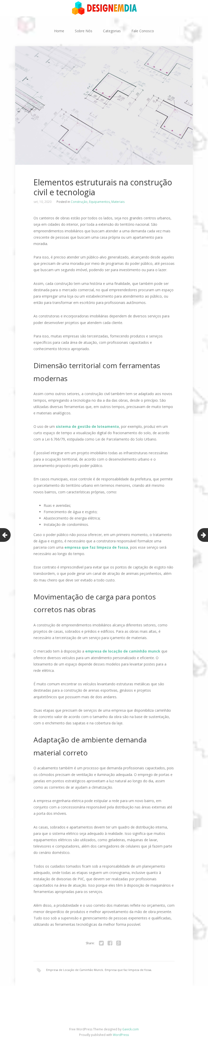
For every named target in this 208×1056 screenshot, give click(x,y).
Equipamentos (99, 202)
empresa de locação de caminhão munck (122, 651)
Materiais (118, 202)
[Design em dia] (104, 7)
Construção (79, 202)
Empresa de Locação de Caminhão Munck (74, 970)
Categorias (112, 30)
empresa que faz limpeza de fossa (96, 547)
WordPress (121, 1035)
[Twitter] (101, 943)
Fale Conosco (142, 30)
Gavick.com (130, 1029)
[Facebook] (110, 943)
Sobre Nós (83, 30)
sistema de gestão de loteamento (87, 426)
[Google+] (118, 943)
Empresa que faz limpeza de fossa (128, 970)
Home (59, 30)
